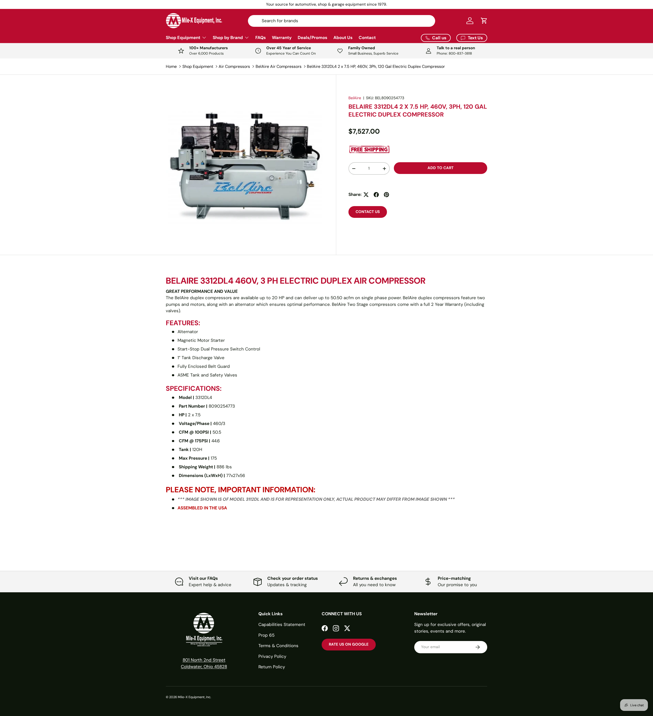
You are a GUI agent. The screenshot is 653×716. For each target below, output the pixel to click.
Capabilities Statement (281, 624)
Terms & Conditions (278, 645)
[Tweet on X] (366, 195)
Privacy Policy (272, 656)
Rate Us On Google (349, 644)
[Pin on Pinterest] (386, 195)
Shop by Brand (228, 37)
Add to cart (441, 167)
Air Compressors (234, 66)
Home (171, 66)
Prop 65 (266, 635)
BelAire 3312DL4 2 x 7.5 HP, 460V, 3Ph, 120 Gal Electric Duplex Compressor (376, 66)
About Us (343, 37)
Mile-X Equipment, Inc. (194, 697)
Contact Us (368, 211)
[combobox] (341, 21)
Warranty (282, 37)
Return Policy (271, 667)
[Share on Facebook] (376, 195)
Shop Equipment (183, 37)
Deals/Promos (312, 37)
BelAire (354, 98)
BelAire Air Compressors (279, 66)
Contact (367, 37)
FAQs (260, 37)
